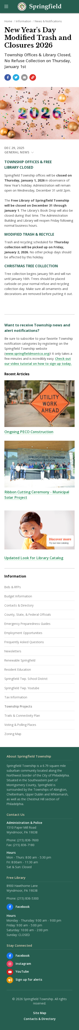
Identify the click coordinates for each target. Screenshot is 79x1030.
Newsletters (12, 651)
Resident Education (17, 669)
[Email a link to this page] (24, 77)
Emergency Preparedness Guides (27, 624)
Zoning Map (12, 734)
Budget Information (18, 596)
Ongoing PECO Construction (28, 431)
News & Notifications (48, 21)
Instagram (23, 963)
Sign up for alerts (29, 979)
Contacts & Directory (19, 605)
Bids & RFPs (12, 587)
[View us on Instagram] (10, 964)
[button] (6, 6)
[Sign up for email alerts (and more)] (10, 980)
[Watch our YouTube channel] (10, 972)
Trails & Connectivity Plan (22, 715)
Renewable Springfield (19, 660)
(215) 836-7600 (28, 840)
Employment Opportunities (23, 633)
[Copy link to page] (32, 77)
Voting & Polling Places (20, 725)
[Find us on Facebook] (10, 907)
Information (23, 21)
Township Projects (18, 706)
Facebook (23, 907)
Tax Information (15, 697)
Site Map (39, 1013)
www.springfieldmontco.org (27, 353)
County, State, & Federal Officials (27, 614)
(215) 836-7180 (23, 845)
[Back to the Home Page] (39, 6)
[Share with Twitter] (16, 77)
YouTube (22, 971)
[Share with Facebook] (7, 77)
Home (8, 21)
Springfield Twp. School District (26, 679)
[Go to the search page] (72, 6)
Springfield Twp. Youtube (21, 688)
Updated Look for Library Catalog (33, 557)
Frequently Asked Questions (24, 642)
